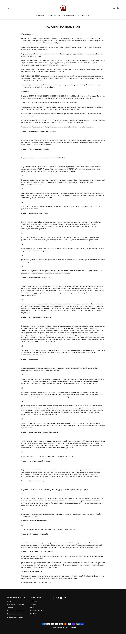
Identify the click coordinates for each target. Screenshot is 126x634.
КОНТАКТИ (85, 15)
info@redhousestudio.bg (58, 98)
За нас (9, 601)
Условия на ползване (14, 614)
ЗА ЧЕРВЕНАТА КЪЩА (71, 15)
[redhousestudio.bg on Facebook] (57, 598)
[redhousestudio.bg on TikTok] (65, 598)
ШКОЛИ (57, 15)
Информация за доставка (15, 604)
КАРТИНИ (49, 15)
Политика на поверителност (16, 611)
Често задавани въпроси (15, 617)
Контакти (10, 607)
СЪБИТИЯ (40, 15)
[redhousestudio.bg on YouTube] (61, 598)
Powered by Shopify (70, 627)
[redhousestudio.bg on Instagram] (54, 598)
